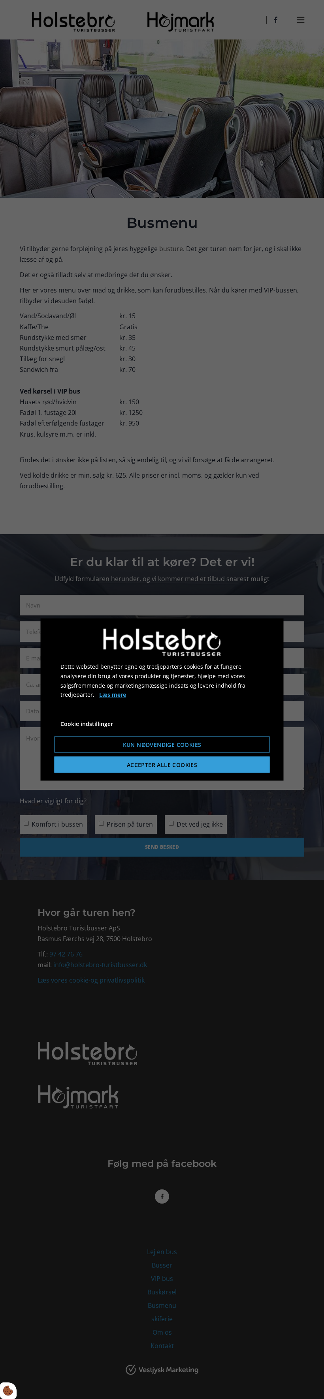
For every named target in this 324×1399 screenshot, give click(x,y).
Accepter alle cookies (162, 764)
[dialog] (162, 700)
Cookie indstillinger (86, 724)
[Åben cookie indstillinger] (8, 1390)
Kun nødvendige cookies (162, 744)
